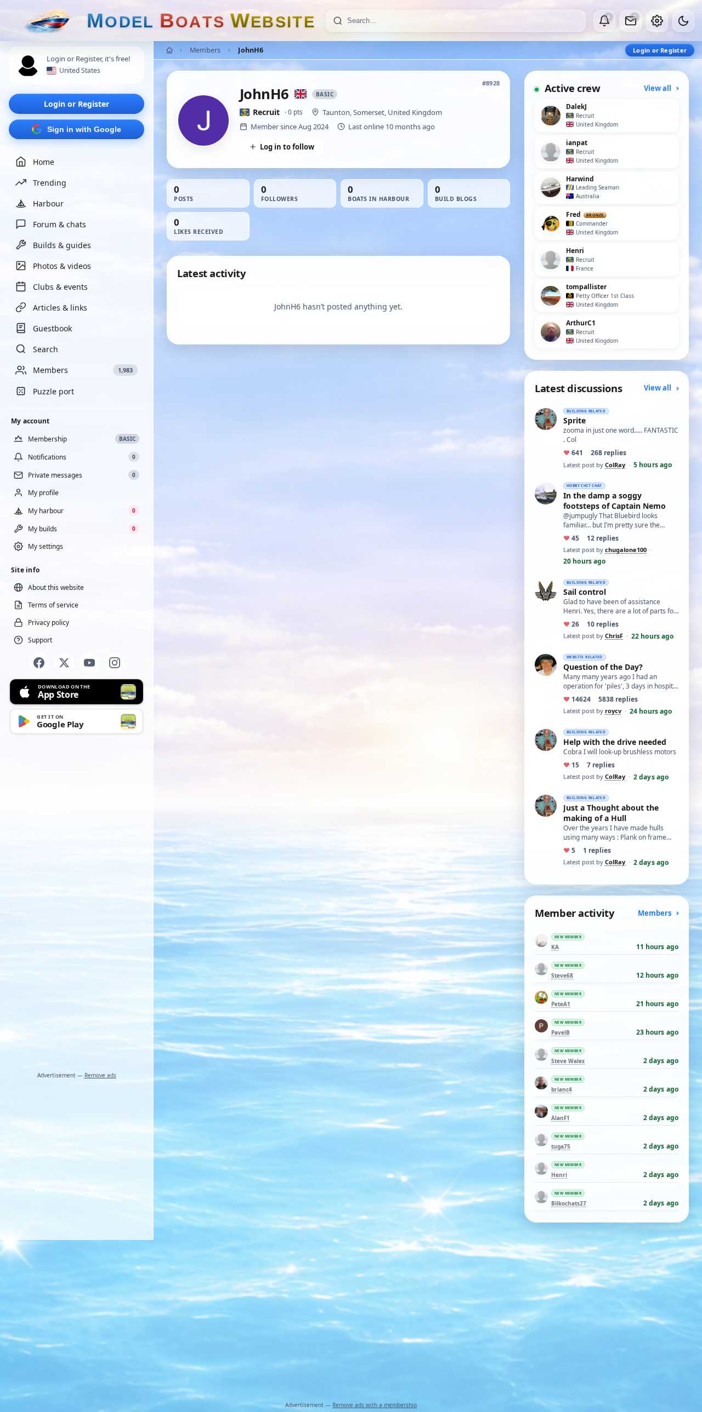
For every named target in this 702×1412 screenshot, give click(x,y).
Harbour (48, 203)
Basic (324, 94)
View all (658, 88)
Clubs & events (60, 287)
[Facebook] (39, 663)
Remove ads (100, 1075)
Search (45, 349)
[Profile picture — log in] (28, 66)
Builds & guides (62, 245)
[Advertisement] (77, 905)
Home (43, 162)
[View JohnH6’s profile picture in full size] (203, 120)
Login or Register (76, 104)
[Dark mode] (683, 21)
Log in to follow (287, 147)
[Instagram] (114, 663)
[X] (64, 663)
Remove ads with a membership (374, 1405)
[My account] (657, 21)
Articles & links (60, 307)
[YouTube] (89, 663)
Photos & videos (62, 266)
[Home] (169, 50)
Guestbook (52, 328)
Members (205, 50)
